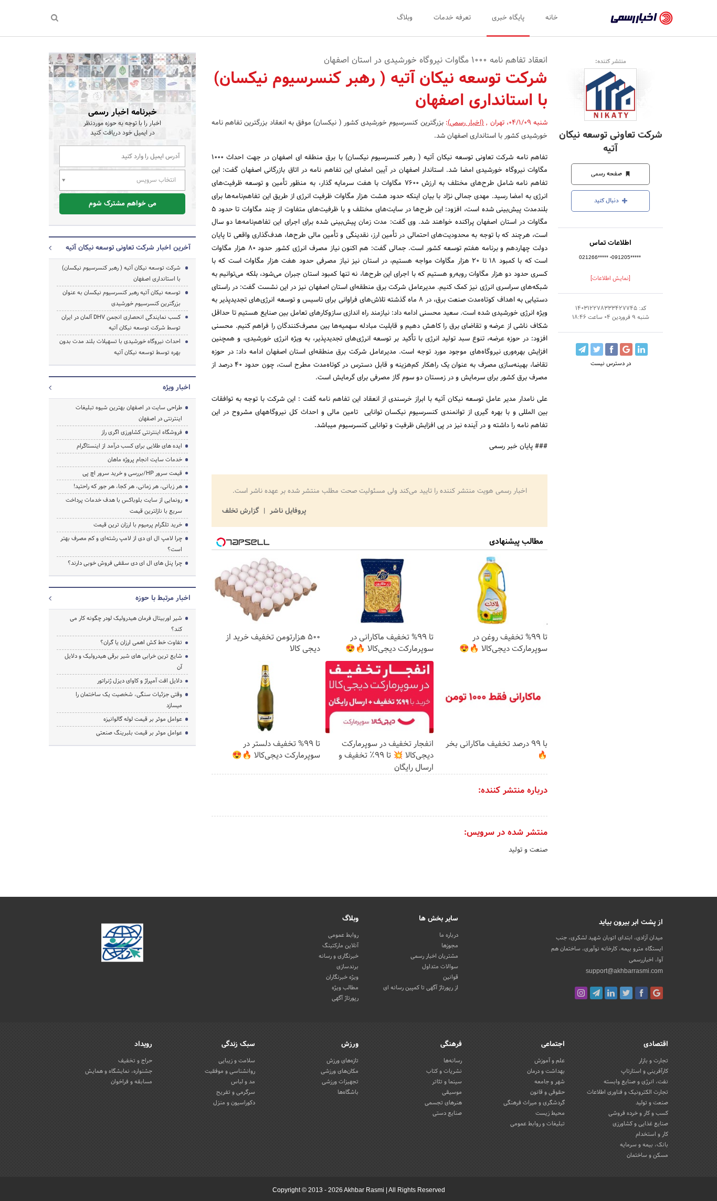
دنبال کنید (607, 200)
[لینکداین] (611, 993)
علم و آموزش (549, 1060)
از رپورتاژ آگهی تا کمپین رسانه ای (420, 987)
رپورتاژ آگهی (345, 998)
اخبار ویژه (177, 388)
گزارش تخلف (241, 511)
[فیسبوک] (641, 993)
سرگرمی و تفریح (235, 1092)
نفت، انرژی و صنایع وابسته (636, 1081)
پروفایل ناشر (287, 511)
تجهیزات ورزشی (340, 1081)
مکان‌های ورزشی (339, 1071)
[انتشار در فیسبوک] (611, 349)
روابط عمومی (343, 935)
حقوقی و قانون (547, 1092)
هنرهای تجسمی (443, 1102)
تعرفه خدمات (452, 18)
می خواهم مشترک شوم (122, 204)
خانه (551, 18)
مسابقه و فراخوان (131, 1081)
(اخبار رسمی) (466, 123)
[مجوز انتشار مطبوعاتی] (122, 944)
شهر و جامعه (549, 1081)
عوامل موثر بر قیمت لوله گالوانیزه (142, 719)
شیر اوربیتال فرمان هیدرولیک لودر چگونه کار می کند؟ (126, 624)
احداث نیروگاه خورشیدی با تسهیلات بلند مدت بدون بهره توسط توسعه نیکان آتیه (120, 347)
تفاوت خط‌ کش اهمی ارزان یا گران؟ (141, 642)
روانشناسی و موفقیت (230, 1071)
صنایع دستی (447, 1113)
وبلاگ (405, 18)
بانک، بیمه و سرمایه (644, 1145)
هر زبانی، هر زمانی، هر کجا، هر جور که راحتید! (127, 486)
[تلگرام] (596, 993)
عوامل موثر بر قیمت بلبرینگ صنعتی (139, 733)
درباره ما (448, 935)
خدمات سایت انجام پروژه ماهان (145, 459)
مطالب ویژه (345, 987)
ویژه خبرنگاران (342, 977)
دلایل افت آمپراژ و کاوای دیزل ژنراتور (139, 681)
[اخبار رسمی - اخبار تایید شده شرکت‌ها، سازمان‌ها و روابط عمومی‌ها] (641, 18)
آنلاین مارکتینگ (340, 945)
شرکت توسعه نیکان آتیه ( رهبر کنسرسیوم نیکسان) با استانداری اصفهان (121, 273)
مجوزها (449, 945)
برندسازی (347, 966)
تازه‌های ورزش (342, 1060)
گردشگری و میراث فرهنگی (534, 1102)
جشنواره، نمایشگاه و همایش (118, 1071)
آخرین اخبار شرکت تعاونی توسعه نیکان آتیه (128, 248)
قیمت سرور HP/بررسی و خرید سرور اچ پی (132, 473)
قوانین (450, 977)
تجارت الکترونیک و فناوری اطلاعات (627, 1092)
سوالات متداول (440, 966)
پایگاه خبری (508, 18)
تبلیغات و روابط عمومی (537, 1123)
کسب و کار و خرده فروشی (638, 1113)
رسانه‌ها (453, 1060)
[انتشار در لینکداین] (641, 349)
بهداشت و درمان (546, 1071)
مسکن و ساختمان (647, 1155)
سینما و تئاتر (447, 1081)
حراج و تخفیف (135, 1060)
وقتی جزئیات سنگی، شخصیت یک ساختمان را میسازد (129, 700)
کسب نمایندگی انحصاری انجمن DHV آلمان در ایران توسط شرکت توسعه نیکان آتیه (121, 323)
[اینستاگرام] (581, 993)
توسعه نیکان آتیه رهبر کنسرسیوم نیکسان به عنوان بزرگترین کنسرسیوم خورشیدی (121, 298)
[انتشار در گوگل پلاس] (626, 349)
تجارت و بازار (653, 1060)
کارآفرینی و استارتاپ (644, 1071)
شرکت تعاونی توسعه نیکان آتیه (610, 142)
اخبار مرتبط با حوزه (163, 598)
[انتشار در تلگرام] (582, 349)
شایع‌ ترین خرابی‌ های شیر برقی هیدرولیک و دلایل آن (123, 661)
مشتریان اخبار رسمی (434, 956)
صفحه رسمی (607, 174)
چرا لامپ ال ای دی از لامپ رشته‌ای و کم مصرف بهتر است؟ (121, 544)
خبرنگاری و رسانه (338, 956)
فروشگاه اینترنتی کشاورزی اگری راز (141, 432)
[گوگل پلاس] (656, 993)
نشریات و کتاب (444, 1071)
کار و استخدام (652, 1134)
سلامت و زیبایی (236, 1060)
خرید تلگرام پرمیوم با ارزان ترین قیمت (137, 525)
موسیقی (452, 1092)
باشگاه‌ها (348, 1092)
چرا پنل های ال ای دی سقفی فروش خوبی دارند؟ (125, 563)
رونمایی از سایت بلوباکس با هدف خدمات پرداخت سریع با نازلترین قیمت (124, 505)
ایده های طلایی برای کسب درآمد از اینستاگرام (129, 446)
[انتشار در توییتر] (597, 349)
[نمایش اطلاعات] (610, 278)
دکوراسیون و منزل (234, 1102)
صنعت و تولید (528, 850)
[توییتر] (626, 993)
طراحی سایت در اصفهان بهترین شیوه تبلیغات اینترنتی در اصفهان (129, 413)
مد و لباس (243, 1081)
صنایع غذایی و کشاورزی (640, 1123)
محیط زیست (550, 1113)
